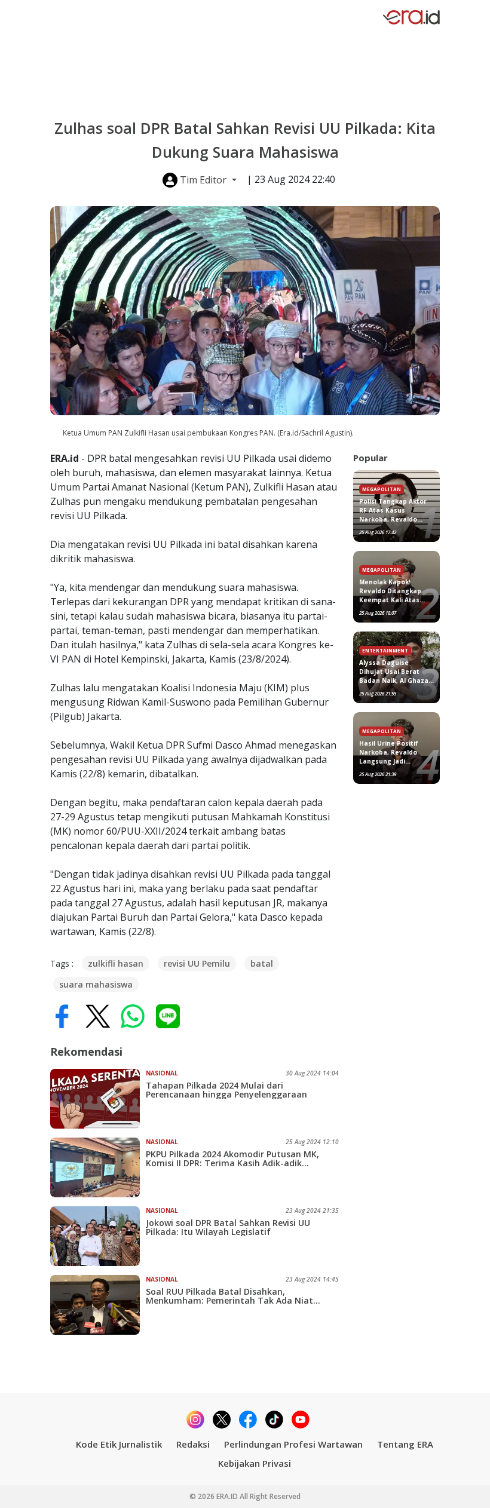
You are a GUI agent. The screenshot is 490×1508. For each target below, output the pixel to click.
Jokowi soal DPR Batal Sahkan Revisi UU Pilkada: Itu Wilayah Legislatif (228, 1227)
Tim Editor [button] (203, 179)
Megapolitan (381, 489)
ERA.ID (228, 1496)
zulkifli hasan (115, 963)
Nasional (162, 1073)
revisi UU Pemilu (197, 963)
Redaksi (193, 1444)
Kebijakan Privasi (254, 1463)
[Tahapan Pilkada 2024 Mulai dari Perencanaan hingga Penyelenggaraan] (98, 1099)
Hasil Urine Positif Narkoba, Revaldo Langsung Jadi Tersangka (388, 752)
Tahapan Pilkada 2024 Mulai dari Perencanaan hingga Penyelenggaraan (226, 1090)
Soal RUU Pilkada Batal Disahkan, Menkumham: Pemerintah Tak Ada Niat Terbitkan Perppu (229, 1296)
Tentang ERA (405, 1444)
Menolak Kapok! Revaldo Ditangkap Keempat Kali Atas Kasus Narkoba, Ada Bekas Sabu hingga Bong (392, 591)
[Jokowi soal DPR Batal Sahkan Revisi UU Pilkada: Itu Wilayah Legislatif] (98, 1236)
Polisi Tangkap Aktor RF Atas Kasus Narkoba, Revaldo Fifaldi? (393, 510)
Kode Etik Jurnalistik (119, 1444)
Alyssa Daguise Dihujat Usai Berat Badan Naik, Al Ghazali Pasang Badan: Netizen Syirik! (395, 671)
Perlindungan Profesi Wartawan (293, 1444)
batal (261, 963)
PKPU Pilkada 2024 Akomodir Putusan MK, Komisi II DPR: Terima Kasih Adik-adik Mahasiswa (232, 1158)
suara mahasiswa (96, 984)
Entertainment (385, 650)
